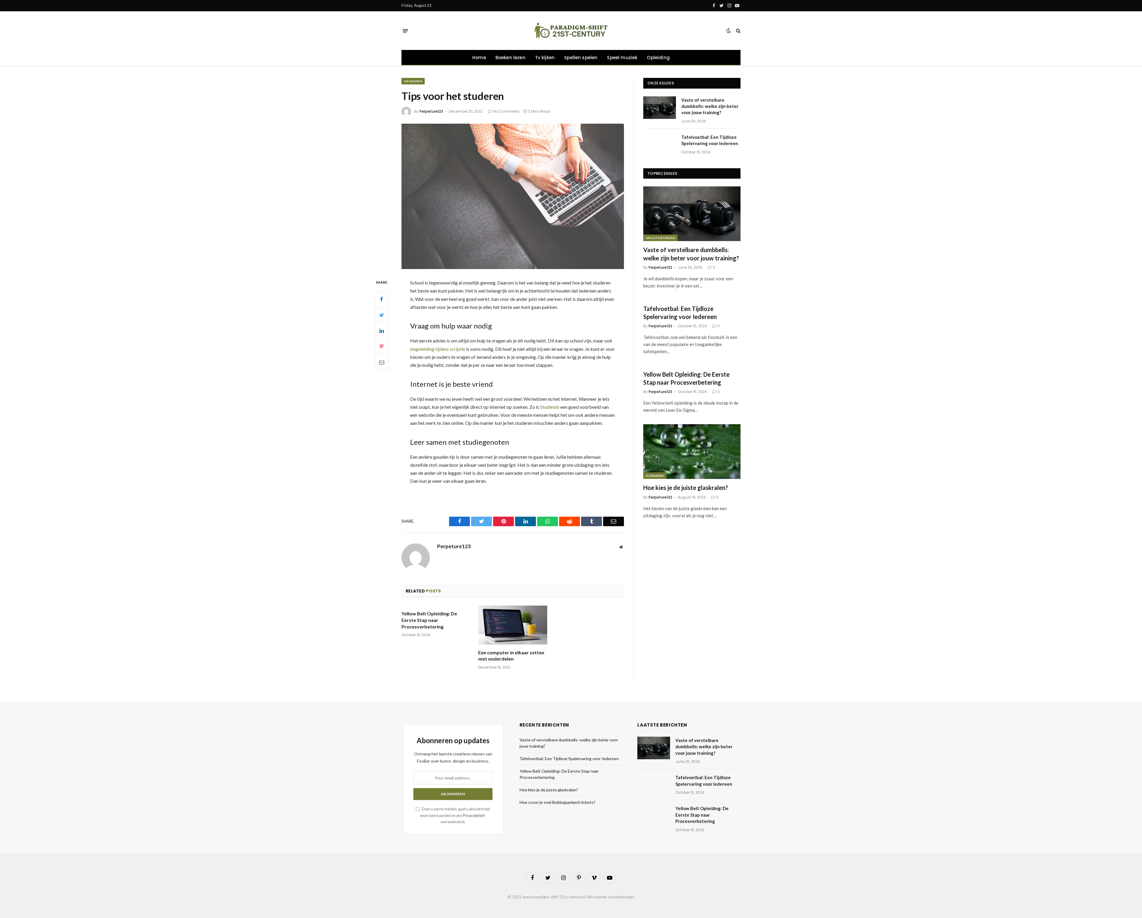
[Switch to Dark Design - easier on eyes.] (728, 30)
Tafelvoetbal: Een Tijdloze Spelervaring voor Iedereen (709, 140)
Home (479, 57)
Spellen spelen (580, 57)
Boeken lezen (510, 57)
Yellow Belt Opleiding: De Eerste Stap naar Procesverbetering (429, 620)
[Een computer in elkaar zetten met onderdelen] (512, 625)
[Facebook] (381, 299)
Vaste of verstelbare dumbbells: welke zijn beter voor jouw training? (709, 106)
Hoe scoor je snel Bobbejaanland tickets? (557, 802)
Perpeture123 (431, 111)
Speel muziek (622, 57)
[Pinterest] (381, 346)
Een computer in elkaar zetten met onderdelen (511, 656)
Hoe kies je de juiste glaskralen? (685, 487)
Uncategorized (660, 237)
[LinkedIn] (381, 331)
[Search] (738, 30)
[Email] (381, 362)
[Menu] (405, 30)
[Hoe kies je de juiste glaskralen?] (692, 451)
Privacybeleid (473, 815)
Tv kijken (545, 57)
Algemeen (655, 475)
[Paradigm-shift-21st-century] (571, 30)
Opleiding (658, 57)
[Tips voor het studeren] (512, 196)
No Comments (506, 111)
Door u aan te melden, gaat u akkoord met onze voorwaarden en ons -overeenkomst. (455, 815)
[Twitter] (381, 315)
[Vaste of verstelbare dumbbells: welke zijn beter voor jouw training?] (659, 107)
